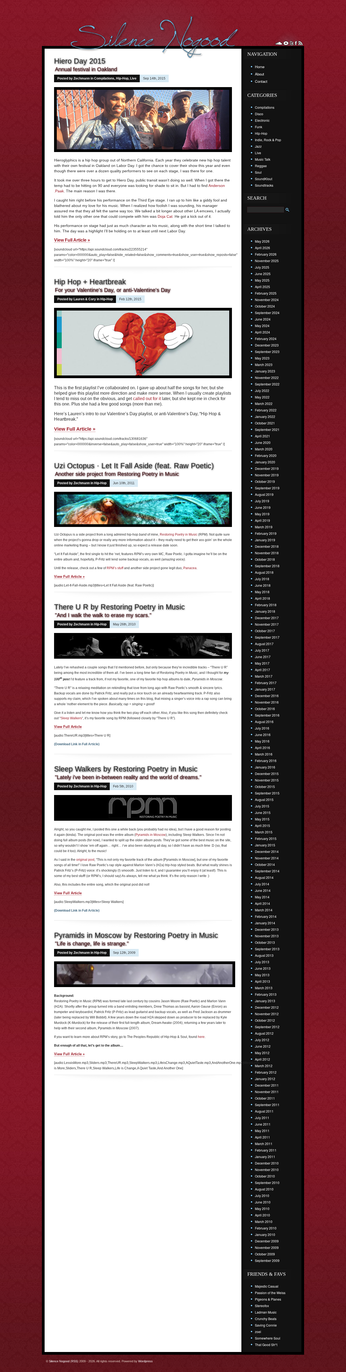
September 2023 (267, 351)
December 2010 (267, 1163)
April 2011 (262, 1137)
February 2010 (266, 1228)
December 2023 (267, 345)
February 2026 (266, 254)
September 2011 (267, 1104)
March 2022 (263, 403)
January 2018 (265, 611)
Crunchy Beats (266, 1318)
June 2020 (263, 442)
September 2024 (267, 312)
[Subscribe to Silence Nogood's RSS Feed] (300, 43)
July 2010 (262, 1195)
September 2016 (267, 715)
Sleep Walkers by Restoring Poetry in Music (126, 769)
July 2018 (262, 578)
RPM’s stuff (115, 568)
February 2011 (266, 1150)
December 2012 (267, 1007)
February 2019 (266, 533)
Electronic (262, 120)
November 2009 (267, 1247)
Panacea (190, 568)
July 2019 (262, 501)
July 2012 (262, 1039)
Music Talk (262, 159)
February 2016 (266, 760)
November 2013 (267, 936)
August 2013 (264, 955)
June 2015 (263, 812)
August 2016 (264, 721)
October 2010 (265, 1176)
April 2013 (262, 981)
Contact (261, 81)
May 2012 (262, 1052)
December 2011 (267, 1085)
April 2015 (262, 825)
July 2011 (262, 1117)
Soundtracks (264, 185)
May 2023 (262, 358)
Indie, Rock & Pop (268, 139)
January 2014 (265, 923)
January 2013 (265, 1000)
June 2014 (263, 890)
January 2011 (265, 1156)
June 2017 (263, 656)
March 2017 (263, 676)
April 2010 (262, 1215)
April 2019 (262, 520)
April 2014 (262, 903)
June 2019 (263, 507)
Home (259, 66)
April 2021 (262, 436)
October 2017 (265, 630)
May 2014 (262, 897)
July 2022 (262, 390)
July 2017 (262, 650)
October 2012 (265, 1020)
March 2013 (263, 987)
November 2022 (267, 377)
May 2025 (262, 280)
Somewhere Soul (267, 1338)
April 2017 (262, 669)
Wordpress (145, 1361)
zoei (258, 1331)
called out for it (147, 398)
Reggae (261, 165)
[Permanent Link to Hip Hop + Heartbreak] (143, 379)
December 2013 (267, 929)
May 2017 (262, 663)
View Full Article (68, 727)
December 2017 (267, 617)
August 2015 (264, 799)
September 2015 (267, 793)
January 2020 (265, 462)
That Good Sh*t (266, 1344)
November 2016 (267, 702)
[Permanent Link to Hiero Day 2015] (143, 152)
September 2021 (267, 429)
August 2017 (264, 643)
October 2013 (265, 942)
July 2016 (262, 728)
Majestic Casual (266, 1286)
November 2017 (267, 624)
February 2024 (266, 338)
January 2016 (265, 767)
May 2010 (262, 1208)
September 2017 (267, 637)
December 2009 (267, 1241)
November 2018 (267, 552)
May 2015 (262, 819)
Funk (258, 126)
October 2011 (265, 1098)
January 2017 (265, 689)
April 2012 (262, 1059)
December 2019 (267, 468)
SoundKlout (263, 178)
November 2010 (267, 1169)
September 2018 (267, 565)
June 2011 (263, 1124)
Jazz (258, 146)
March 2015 (263, 832)
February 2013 (266, 994)
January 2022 (265, 416)
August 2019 (264, 494)
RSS (74, 1361)
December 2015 (267, 773)
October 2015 (265, 786)
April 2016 (262, 747)
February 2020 (266, 455)
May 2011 (262, 1130)
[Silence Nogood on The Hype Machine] (286, 43)
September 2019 (267, 488)
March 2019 (263, 527)
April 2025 (262, 286)
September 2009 (267, 1260)
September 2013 (267, 948)
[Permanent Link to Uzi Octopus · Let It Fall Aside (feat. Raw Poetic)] (143, 527)
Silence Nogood (59, 1361)
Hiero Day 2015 (79, 61)
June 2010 (263, 1202)
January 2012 (265, 1078)
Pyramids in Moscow (150, 835)
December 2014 (267, 851)
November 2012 (267, 1013)
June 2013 (263, 968)
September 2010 (267, 1182)
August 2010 (264, 1189)
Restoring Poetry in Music (178, 534)
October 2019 (265, 481)
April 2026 (262, 247)
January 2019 (265, 539)
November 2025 (267, 260)
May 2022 (262, 397)
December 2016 (267, 695)
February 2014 (266, 916)
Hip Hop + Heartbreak (90, 282)
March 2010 (263, 1221)
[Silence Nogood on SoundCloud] (278, 43)
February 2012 (266, 1072)
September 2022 (267, 384)
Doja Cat (165, 216)
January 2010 (265, 1234)
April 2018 (262, 598)
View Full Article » (72, 240)
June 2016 (263, 734)
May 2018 (262, 591)
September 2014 (267, 871)
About (259, 74)
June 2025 (263, 273)
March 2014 (263, 910)
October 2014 (265, 864)
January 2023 (265, 371)
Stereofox (262, 1305)
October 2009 (265, 1254)
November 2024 (267, 299)
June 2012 (263, 1046)
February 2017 (266, 682)
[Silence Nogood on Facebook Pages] (296, 43)
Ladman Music (266, 1312)
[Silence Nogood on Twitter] (292, 43)
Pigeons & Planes (268, 1299)
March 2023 (263, 364)
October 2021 (265, 423)
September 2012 (267, 1026)
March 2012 (263, 1065)
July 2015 (262, 806)
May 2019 (262, 514)
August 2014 (264, 877)
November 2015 (267, 780)
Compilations (104, 78)
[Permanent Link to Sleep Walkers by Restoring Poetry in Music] (143, 822)
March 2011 (263, 1143)
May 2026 (262, 241)
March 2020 (263, 449)
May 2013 (262, 974)
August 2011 (264, 1111)
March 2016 (263, 754)
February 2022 (266, 410)
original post (85, 860)
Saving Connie (266, 1325)
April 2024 (262, 332)
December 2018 (267, 546)
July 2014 (262, 884)
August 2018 (264, 572)
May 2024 (262, 325)
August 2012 (264, 1033)
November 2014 (267, 858)
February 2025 (266, 293)
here (201, 1037)
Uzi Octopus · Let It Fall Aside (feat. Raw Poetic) (134, 466)
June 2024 (263, 319)
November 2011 (267, 1091)
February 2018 (266, 604)
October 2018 (265, 559)
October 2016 (265, 708)
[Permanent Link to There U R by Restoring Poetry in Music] (143, 660)
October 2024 (265, 306)
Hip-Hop (122, 78)
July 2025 (262, 267)
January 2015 (265, 845)
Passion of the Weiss (270, 1292)
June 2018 (263, 585)
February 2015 (266, 838)
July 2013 (262, 961)
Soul (258, 172)
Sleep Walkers (71, 718)
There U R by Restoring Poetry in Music (119, 607)
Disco (259, 113)
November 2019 (267, 475)
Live (133, 78)
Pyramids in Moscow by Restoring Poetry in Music (136, 935)
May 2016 (262, 741)
